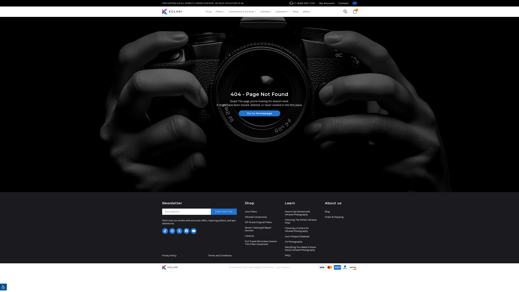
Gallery (306, 11)
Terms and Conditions (220, 255)
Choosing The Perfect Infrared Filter (301, 221)
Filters (219, 11)
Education (281, 11)
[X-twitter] (179, 231)
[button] (3, 287)
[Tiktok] (165, 231)
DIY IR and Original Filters (258, 222)
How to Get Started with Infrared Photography (297, 213)
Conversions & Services (241, 11)
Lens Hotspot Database (297, 236)
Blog (295, 11)
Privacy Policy (169, 255)
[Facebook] (186, 231)
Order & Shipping (334, 216)
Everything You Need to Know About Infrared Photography (300, 248)
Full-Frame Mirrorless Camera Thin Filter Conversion (261, 243)
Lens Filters (251, 211)
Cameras (265, 11)
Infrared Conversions (256, 216)
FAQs (287, 255)
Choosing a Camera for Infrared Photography (297, 229)
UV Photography (293, 241)
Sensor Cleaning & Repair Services (258, 229)
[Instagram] (172, 231)
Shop (208, 11)
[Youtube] (194, 231)
